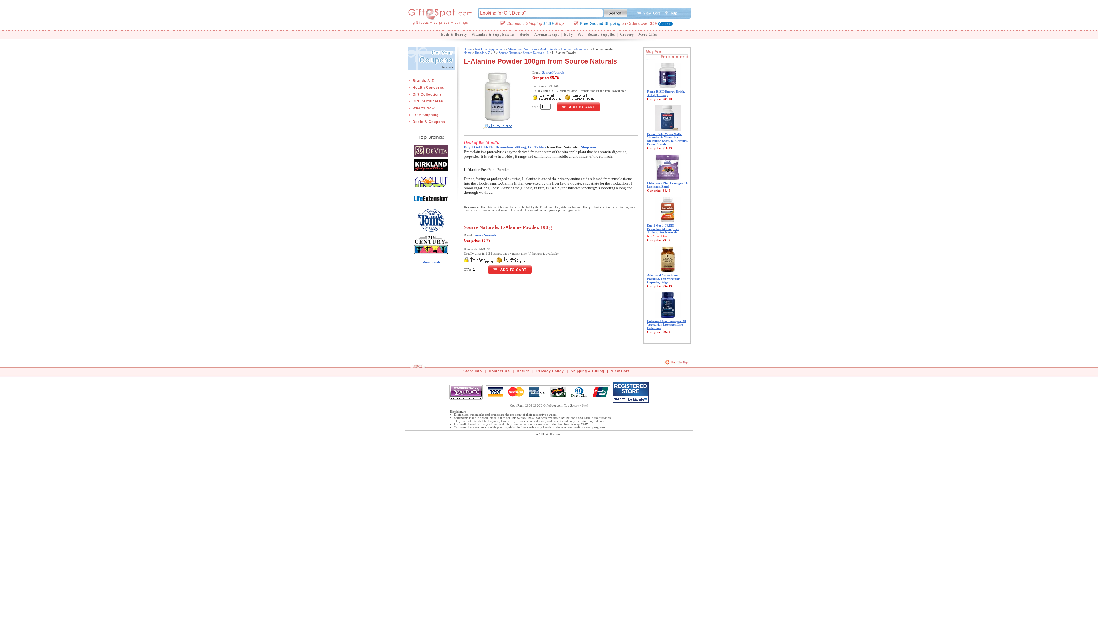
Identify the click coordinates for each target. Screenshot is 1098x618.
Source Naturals (509, 52)
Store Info (472, 371)
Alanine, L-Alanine (573, 49)
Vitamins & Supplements (493, 35)
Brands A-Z (423, 81)
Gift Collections (427, 94)
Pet (580, 35)
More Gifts (647, 35)
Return (523, 371)
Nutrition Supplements (490, 49)
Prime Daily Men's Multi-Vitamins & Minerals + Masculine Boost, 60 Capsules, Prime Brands (667, 139)
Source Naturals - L (536, 52)
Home (468, 49)
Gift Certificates (428, 101)
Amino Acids (548, 49)
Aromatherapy (547, 35)
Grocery (627, 35)
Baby (568, 35)
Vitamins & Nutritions (522, 49)
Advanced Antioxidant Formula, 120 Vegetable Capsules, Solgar (663, 279)
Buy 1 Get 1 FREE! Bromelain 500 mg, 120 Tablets (505, 147)
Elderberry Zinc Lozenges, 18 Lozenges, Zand (667, 184)
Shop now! (589, 147)
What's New (424, 108)
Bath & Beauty (454, 35)
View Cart (620, 371)
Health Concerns (428, 88)
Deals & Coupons (429, 122)
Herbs (525, 35)
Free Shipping (426, 115)
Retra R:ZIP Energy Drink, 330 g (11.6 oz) (666, 93)
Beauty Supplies (602, 35)
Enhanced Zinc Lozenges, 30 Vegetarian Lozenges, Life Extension (666, 324)
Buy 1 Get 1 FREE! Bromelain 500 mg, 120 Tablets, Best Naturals (663, 229)
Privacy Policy (550, 371)
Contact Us (499, 371)
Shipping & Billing (587, 371)
